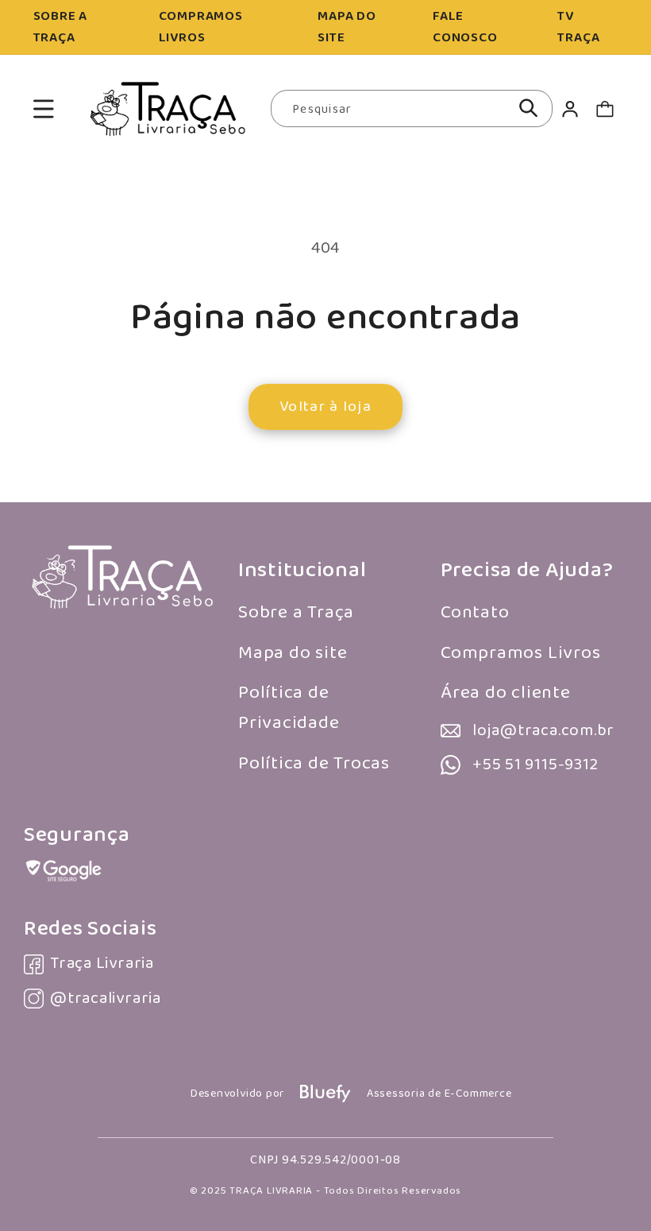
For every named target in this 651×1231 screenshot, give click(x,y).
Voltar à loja (325, 406)
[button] (43, 108)
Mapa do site (292, 653)
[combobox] (412, 109)
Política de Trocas (314, 763)
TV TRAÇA (578, 27)
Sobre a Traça (296, 612)
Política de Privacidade (289, 707)
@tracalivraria (105, 998)
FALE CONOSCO (465, 27)
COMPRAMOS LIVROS (201, 27)
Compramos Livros (520, 653)
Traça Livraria (102, 963)
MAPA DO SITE (347, 27)
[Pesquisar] (528, 108)
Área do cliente (506, 692)
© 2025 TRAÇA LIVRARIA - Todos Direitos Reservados (325, 1191)
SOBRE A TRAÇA (60, 27)
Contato (475, 612)
